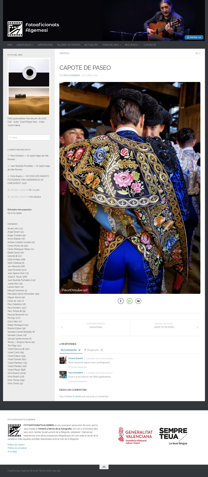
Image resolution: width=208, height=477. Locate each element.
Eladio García (14, 252)
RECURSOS (131, 45)
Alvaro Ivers (13, 228)
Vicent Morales (15, 366)
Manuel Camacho (16, 290)
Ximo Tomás (13, 380)
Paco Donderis (72, 75)
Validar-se (195, 37)
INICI (9, 45)
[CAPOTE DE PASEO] (129, 188)
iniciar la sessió (73, 396)
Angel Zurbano (15, 235)
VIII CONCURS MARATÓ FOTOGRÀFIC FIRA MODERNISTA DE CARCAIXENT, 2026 (28, 179)
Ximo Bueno (16, 176)
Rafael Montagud (15, 325)
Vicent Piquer (14, 369)
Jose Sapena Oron (16, 273)
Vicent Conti (13, 352)
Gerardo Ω (12, 256)
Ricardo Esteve (14, 328)
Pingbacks (94, 350)
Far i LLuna (34, 190)
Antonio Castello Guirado (19, 242)
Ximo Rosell (13, 376)
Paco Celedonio (15, 304)
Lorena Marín (14, 287)
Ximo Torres (13, 383)
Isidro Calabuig (14, 263)
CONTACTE (150, 45)
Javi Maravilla (14, 266)
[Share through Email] (138, 301)
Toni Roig (12, 345)
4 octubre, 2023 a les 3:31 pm (99, 373)
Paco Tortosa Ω (14, 311)
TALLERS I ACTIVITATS (68, 45)
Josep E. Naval (14, 277)
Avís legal (12, 451)
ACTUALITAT (91, 45)
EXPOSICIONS (45, 45)
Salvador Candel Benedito (20, 332)
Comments (72, 350)
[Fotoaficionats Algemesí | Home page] (15, 28)
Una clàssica (35, 197)
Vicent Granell (76, 358)
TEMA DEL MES (110, 45)
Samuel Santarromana (18, 338)
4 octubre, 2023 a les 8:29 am (99, 358)
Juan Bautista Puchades (21, 166)
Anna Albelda (14, 239)
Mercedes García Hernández (21, 294)
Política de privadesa (17, 448)
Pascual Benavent (16, 314)
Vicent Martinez (15, 363)
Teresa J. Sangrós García (19, 342)
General (64, 53)
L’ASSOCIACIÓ (23, 45)
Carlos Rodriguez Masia (19, 249)
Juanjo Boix (13, 283)
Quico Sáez (13, 321)
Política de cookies (16, 444)
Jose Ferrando (14, 270)
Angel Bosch (14, 232)
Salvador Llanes (15, 335)
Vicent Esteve (14, 356)
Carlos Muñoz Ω (15, 246)
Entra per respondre (78, 367)
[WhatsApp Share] (129, 301)
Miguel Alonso (14, 297)
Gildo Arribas (14, 259)
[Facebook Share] (121, 301)
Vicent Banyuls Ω (16, 349)
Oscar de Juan (14, 301)
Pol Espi (11, 318)
